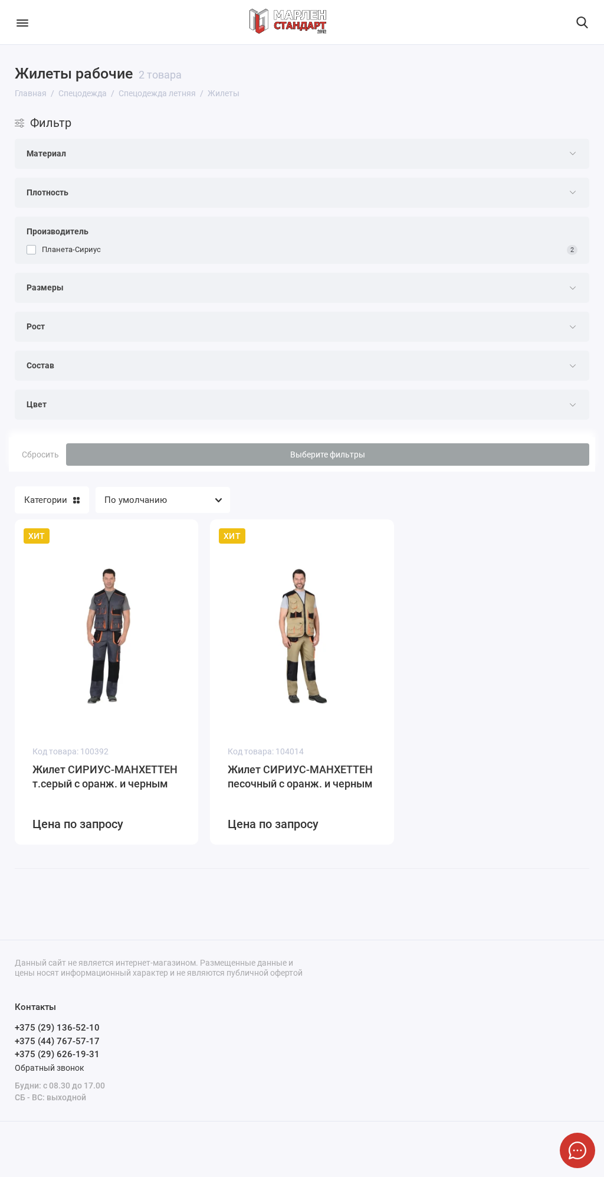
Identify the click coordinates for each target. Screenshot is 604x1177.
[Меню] (22, 22)
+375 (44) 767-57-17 (57, 1041)
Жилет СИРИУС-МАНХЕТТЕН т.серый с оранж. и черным (105, 776)
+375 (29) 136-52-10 (57, 1027)
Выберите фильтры (327, 454)
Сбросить (40, 454)
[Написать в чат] (577, 1150)
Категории (45, 500)
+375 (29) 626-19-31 (57, 1054)
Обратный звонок (49, 1068)
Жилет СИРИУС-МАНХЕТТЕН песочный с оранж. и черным (300, 776)
